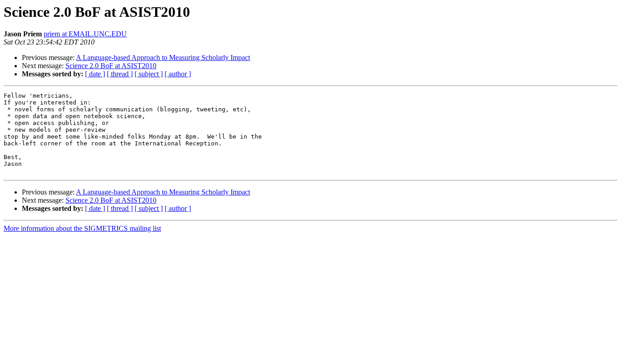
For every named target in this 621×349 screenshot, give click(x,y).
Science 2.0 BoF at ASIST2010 (110, 66)
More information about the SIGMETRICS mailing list (82, 228)
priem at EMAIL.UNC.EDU (85, 34)
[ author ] (178, 74)
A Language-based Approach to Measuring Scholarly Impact (163, 57)
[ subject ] (149, 74)
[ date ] (95, 74)
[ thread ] (120, 74)
